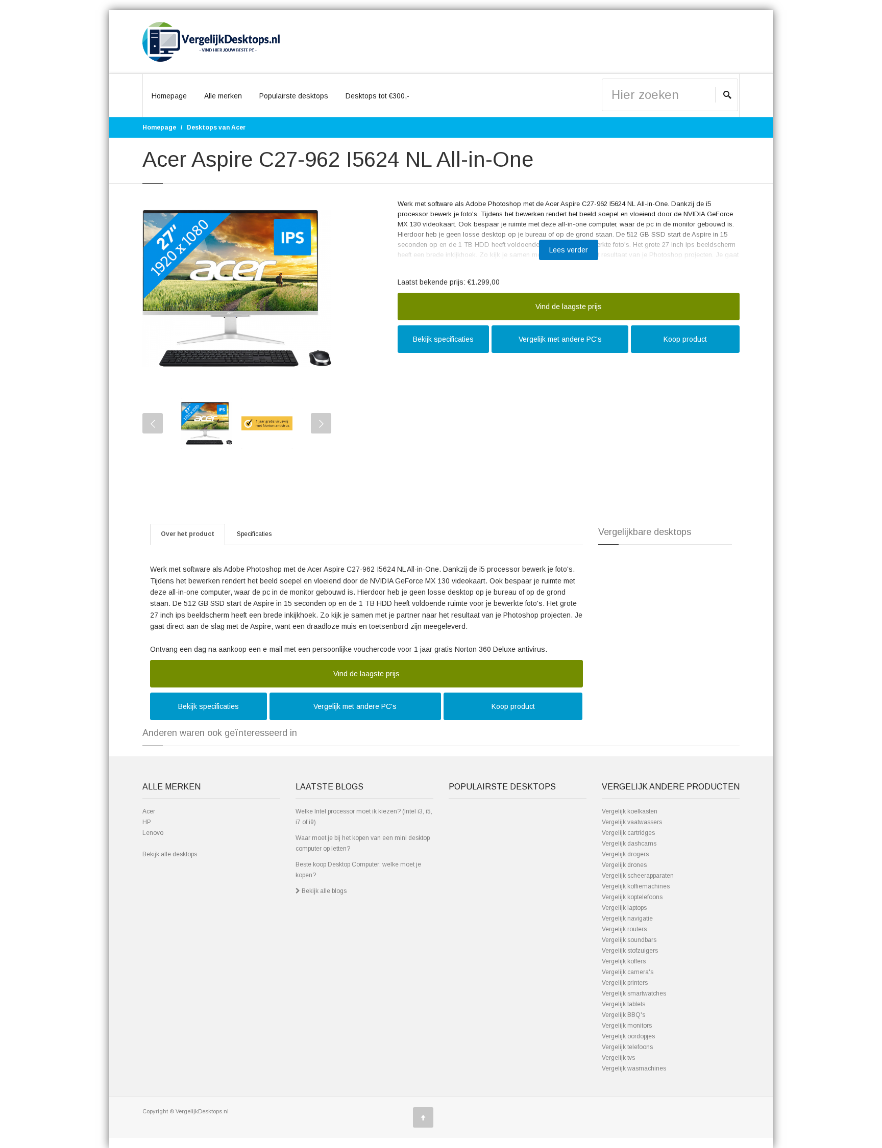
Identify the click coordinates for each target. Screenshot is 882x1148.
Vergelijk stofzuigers (630, 950)
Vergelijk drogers (625, 854)
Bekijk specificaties (443, 339)
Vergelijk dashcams (629, 843)
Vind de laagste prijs (568, 306)
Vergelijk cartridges (628, 832)
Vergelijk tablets (623, 1004)
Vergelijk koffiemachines (636, 886)
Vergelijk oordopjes (628, 1036)
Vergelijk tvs (618, 1057)
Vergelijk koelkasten (629, 811)
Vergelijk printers (625, 982)
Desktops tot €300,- (377, 96)
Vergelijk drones (624, 865)
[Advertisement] (569, 432)
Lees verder (568, 250)
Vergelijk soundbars (629, 939)
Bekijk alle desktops (169, 854)
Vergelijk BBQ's (623, 1014)
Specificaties (254, 534)
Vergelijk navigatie (627, 918)
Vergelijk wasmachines (634, 1068)
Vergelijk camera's (627, 972)
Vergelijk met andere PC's (560, 339)
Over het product (187, 534)
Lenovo (152, 832)
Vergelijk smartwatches (634, 993)
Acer (148, 811)
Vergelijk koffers (624, 961)
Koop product (685, 339)
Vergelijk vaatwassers (632, 822)
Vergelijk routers (624, 929)
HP (146, 822)
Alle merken (223, 96)
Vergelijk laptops (624, 907)
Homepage (169, 96)
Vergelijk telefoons (627, 1047)
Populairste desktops (293, 96)
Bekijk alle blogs (323, 891)
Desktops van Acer (216, 127)
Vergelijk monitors (627, 1025)
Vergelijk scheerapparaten (638, 875)
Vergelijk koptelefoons (632, 897)
